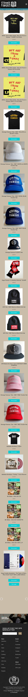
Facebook (17, 644)
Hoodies (3, 667)
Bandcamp (18, 654)
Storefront (3, 641)
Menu (26, 4)
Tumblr (17, 657)
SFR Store (17, 664)
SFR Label (18, 667)
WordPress (10, 690)
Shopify (17, 690)
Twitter (17, 641)
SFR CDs (3, 661)
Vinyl (2, 664)
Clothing (3, 654)
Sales (2, 647)
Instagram (17, 647)
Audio (2, 651)
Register (3, 671)
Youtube (17, 651)
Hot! (2, 644)
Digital (2, 657)
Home (8, 4)
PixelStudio (14, 692)
